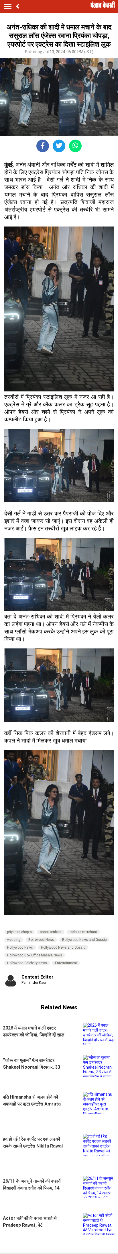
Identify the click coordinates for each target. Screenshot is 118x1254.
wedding (13, 940)
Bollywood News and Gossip (84, 940)
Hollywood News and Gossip (63, 947)
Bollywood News (41, 940)
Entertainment (66, 963)
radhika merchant (83, 932)
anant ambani (51, 932)
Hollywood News (20, 947)
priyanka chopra (19, 932)
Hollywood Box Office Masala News (34, 955)
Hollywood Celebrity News (27, 963)
